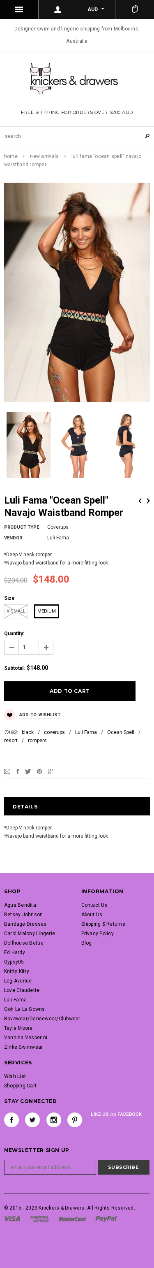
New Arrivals (44, 156)
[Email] (7, 771)
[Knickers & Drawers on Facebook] (11, 1119)
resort (11, 740)
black (28, 732)
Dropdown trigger (58, 9)
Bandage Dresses (25, 924)
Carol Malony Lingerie (29, 933)
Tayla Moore (18, 1028)
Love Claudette (21, 990)
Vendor (13, 538)
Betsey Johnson (23, 914)
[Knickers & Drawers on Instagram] (53, 1119)
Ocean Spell (120, 732)
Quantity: (14, 633)
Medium (46, 611)
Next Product (148, 501)
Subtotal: (14, 668)
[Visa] (12, 1219)
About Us (92, 914)
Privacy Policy (97, 933)
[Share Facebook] (17, 771)
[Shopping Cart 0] (134, 9)
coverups (54, 732)
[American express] (39, 1219)
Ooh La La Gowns (24, 1009)
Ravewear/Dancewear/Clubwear (42, 1019)
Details (25, 807)
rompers (37, 740)
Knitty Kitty (16, 971)
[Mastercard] (72, 1219)
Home (11, 156)
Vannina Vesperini (25, 1037)
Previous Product (140, 501)
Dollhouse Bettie (24, 943)
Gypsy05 (14, 962)
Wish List (15, 1076)
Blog (86, 943)
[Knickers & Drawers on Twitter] (32, 1119)
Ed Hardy (14, 952)
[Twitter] (28, 771)
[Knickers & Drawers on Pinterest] (74, 1119)
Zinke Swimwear (23, 1047)
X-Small (16, 611)
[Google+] (50, 771)
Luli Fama (86, 732)
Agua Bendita (20, 905)
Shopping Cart (20, 1086)
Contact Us (94, 905)
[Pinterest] (39, 771)
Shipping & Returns (103, 924)
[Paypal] (106, 1219)
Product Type (21, 527)
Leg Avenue (18, 981)
